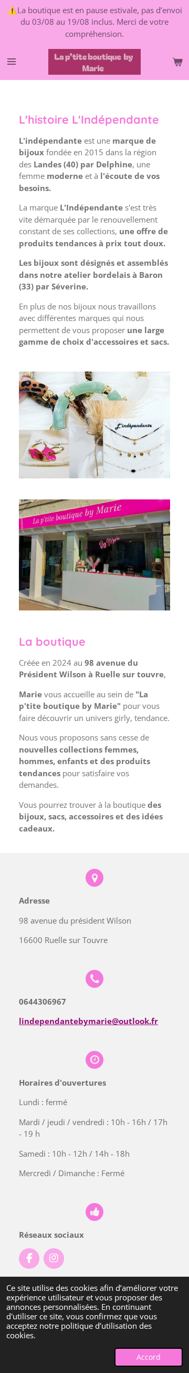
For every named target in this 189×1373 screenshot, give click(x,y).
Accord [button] (148, 1357)
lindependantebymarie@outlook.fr (88, 1021)
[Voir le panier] (177, 62)
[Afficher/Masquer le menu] (11, 62)
